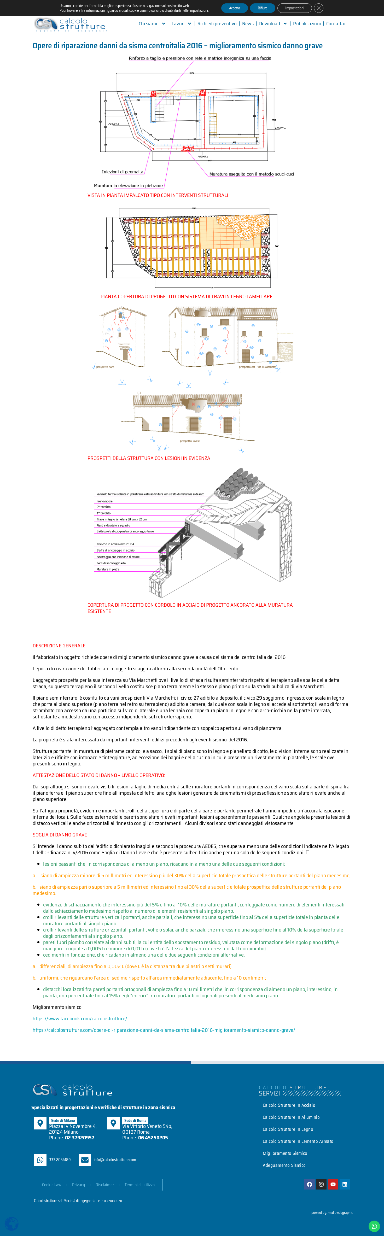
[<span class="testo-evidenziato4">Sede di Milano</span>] (40, 1123)
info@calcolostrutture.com (115, 1160)
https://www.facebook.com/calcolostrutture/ (80, 1018)
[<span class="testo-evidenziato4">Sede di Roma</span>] (113, 1123)
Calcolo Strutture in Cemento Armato (298, 1141)
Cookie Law (51, 1185)
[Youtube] (333, 1184)
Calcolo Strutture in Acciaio (289, 1105)
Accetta (234, 8)
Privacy (78, 1185)
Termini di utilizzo (140, 1185)
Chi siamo (149, 23)
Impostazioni (294, 8)
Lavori (178, 23)
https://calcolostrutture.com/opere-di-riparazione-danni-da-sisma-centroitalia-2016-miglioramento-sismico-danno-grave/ (164, 1030)
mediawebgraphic (340, 1212)
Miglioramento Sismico (285, 1153)
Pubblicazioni (307, 23)
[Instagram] (321, 1184)
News (248, 23)
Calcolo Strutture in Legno (288, 1129)
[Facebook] (309, 1184)
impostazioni (198, 10)
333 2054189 (60, 1160)
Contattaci (336, 23)
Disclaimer (105, 1185)
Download (269, 23)
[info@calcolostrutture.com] (85, 1160)
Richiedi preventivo (217, 23)
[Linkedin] (345, 1184)
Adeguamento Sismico (284, 1165)
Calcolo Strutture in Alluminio (291, 1117)
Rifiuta (262, 8)
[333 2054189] (40, 1160)
